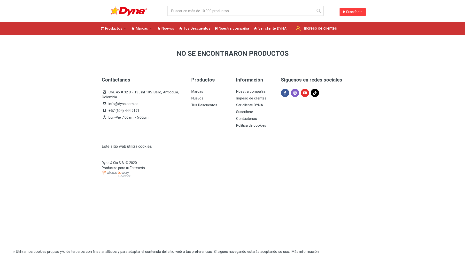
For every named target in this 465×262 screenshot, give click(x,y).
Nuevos (197, 98)
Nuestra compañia (250, 91)
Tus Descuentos (204, 105)
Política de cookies (251, 125)
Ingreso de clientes (251, 98)
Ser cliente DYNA (249, 105)
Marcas (197, 91)
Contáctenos (246, 118)
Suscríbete (354, 12)
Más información (305, 251)
